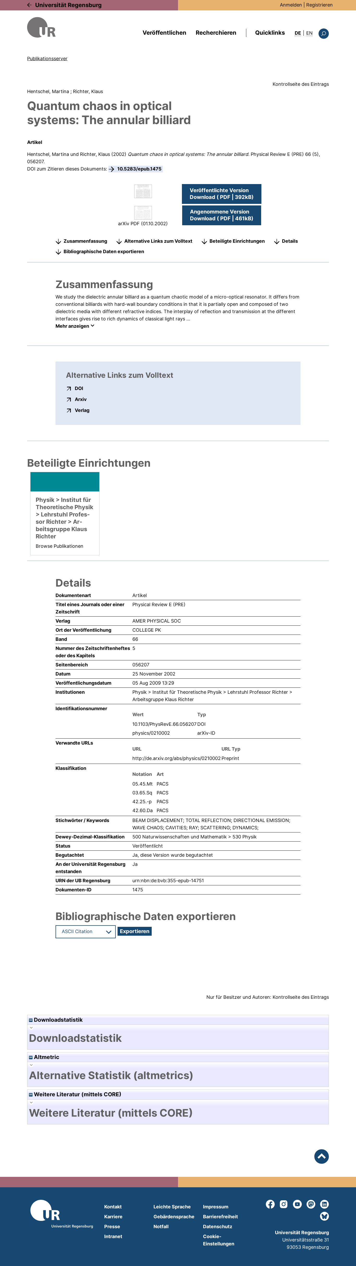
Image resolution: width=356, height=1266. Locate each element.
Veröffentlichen (164, 32)
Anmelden (291, 5)
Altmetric (46, 1057)
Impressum (215, 1206)
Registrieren (319, 5)
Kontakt (113, 1206)
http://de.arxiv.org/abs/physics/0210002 (176, 758)
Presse (112, 1226)
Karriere (113, 1216)
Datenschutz (217, 1226)
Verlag (82, 410)
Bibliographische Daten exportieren (104, 251)
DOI (79, 388)
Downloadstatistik (58, 1020)
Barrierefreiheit (220, 1216)
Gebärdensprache (174, 1216)
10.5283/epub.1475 (139, 169)
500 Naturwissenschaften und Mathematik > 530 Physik (194, 836)
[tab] (178, 1038)
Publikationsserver (47, 58)
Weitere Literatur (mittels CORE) (77, 1094)
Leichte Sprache (172, 1206)
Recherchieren (216, 32)
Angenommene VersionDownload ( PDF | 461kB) (221, 215)
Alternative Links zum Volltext (158, 241)
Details (290, 241)
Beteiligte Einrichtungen (237, 241)
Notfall (161, 1226)
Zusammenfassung (85, 241)
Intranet (113, 1236)
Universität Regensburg (68, 5)
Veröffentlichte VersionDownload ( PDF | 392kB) (222, 193)
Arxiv (81, 399)
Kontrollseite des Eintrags (301, 84)
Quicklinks (270, 32)
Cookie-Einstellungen (218, 1240)
